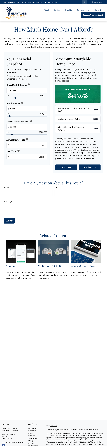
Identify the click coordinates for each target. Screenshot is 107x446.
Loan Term (13, 150)
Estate (30, 433)
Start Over (66, 167)
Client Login (98, 2)
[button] (46, 10)
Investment (32, 431)
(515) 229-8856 (12, 430)
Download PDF (89, 167)
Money (30, 441)
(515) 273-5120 (52, 2)
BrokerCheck (93, 429)
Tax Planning (32, 438)
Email (57, 187)
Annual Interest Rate (17, 139)
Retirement (32, 428)
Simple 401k (13, 266)
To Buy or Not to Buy (51, 266)
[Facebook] (84, 2)
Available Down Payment (19, 121)
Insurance (31, 436)
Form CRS (53, 426)
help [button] (29, 84)
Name (6, 187)
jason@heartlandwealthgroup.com (13, 442)
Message (8, 201)
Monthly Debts (14, 102)
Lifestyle (31, 443)
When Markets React (83, 266)
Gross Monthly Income (18, 84)
